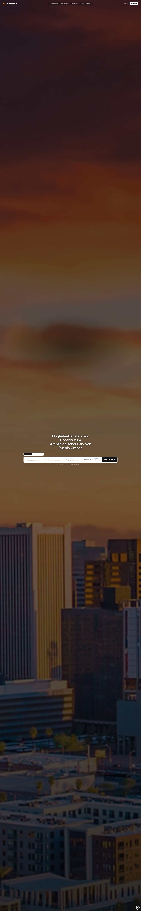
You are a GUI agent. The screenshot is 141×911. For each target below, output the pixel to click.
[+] (99, 460)
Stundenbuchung (75, 3)
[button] (73, 459)
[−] (95, 460)
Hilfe (82, 3)
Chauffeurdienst (65, 3)
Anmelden (134, 3)
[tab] (28, 454)
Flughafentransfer (53, 3)
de (126, 3)
